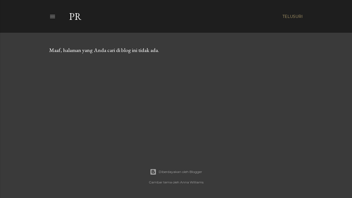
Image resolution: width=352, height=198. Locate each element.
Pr (75, 16)
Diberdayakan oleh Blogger (180, 172)
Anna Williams (192, 182)
